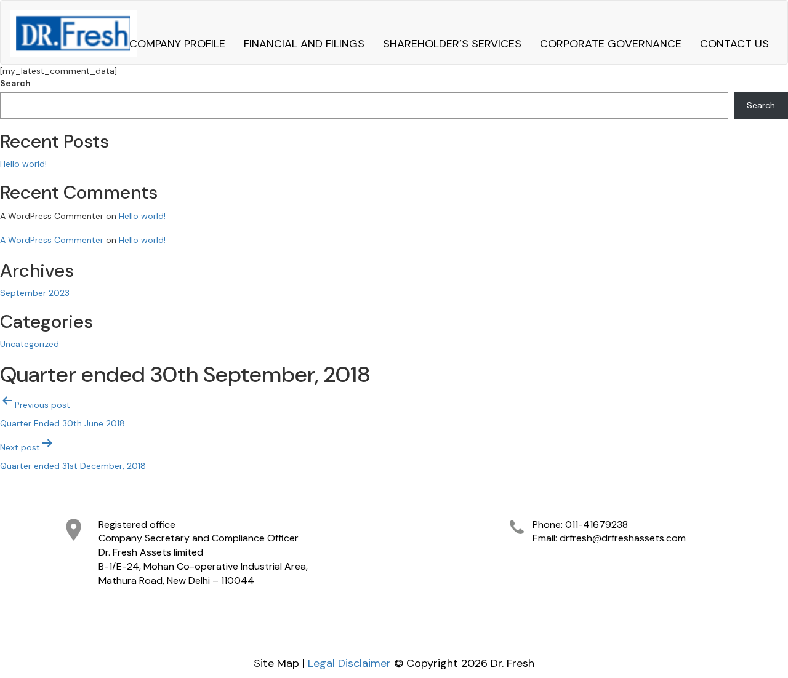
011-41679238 (596, 524)
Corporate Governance (610, 43)
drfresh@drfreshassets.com (623, 538)
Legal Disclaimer (349, 663)
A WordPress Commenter (51, 239)
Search (15, 83)
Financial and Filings (304, 43)
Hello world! (23, 163)
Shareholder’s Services (452, 43)
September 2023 (35, 292)
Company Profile (177, 43)
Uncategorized (29, 343)
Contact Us (734, 43)
